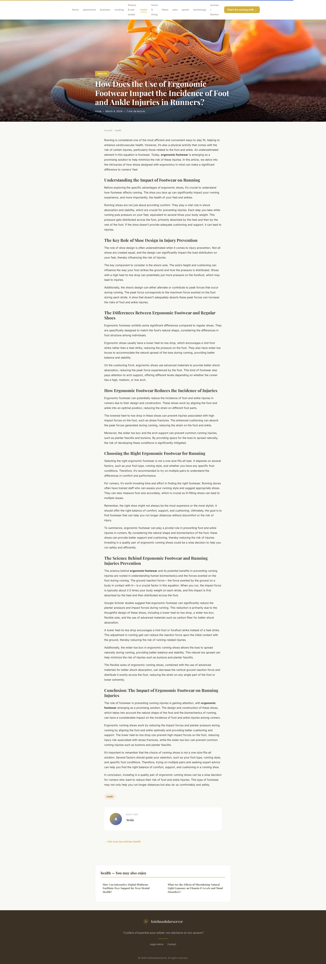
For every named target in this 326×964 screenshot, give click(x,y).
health (143, 9)
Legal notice (156, 944)
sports (185, 9)
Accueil (108, 130)
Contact (171, 944)
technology (199, 9)
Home (75, 9)
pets (175, 9)
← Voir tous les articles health (122, 841)
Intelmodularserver (167, 921)
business (105, 9)
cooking (119, 9)
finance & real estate (132, 10)
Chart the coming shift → (242, 9)
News (165, 9)
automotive (89, 9)
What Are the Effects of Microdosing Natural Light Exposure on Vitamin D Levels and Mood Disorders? (195, 888)
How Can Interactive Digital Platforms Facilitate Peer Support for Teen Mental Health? (126, 888)
